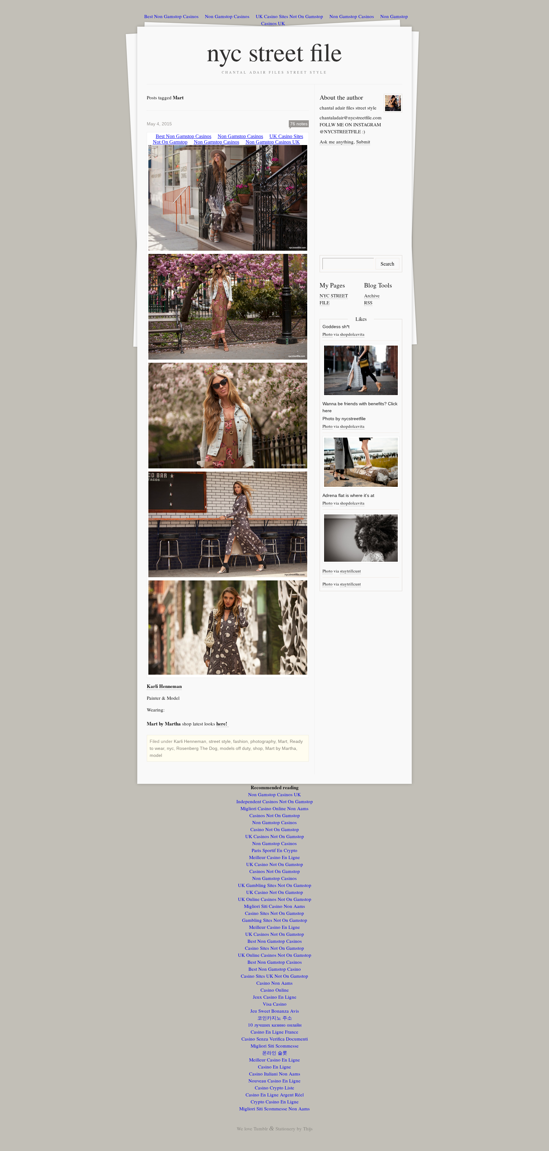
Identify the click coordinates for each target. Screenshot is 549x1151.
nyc (170, 748)
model (156, 755)
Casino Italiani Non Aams (274, 1073)
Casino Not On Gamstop (274, 829)
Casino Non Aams (274, 983)
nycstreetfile (354, 418)
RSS (368, 302)
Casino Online (275, 990)
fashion (240, 741)
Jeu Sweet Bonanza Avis (274, 1011)
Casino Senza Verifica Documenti (274, 1038)
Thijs (308, 1128)
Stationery (285, 1128)
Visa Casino (275, 1004)
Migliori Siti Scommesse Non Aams (274, 1108)
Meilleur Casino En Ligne (274, 857)
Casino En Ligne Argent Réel (275, 1094)
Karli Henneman (164, 686)
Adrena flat (333, 495)
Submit (363, 141)
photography (262, 741)
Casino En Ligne (274, 1066)
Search (387, 263)
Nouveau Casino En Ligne (274, 1080)
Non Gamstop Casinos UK (274, 794)
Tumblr (261, 1128)
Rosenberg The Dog (196, 748)
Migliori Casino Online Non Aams (274, 808)
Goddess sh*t (335, 326)
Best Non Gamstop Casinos (171, 16)
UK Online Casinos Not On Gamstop (274, 899)
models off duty (235, 748)
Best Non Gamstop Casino (274, 969)
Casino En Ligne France (274, 1032)
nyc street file (274, 51)
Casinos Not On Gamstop (274, 815)
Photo (327, 334)
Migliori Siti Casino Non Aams (274, 906)
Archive (372, 295)
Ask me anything (337, 141)
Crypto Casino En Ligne (275, 1101)
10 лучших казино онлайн (275, 1025)
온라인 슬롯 (274, 1052)
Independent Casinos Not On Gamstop (274, 801)
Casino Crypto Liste (274, 1087)
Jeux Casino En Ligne (274, 997)
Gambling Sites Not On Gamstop (274, 920)
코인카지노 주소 (274, 1018)
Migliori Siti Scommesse (275, 1045)
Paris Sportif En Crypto (274, 850)
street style (220, 741)
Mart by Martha (280, 748)
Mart (282, 741)
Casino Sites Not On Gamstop (274, 913)
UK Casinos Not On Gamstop (274, 836)
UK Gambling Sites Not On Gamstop (274, 885)
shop (258, 748)
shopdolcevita (352, 334)
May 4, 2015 (159, 123)
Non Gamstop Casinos (227, 16)
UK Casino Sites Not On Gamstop (289, 16)
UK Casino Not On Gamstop (274, 864)
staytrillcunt (350, 571)
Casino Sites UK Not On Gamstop (274, 976)
